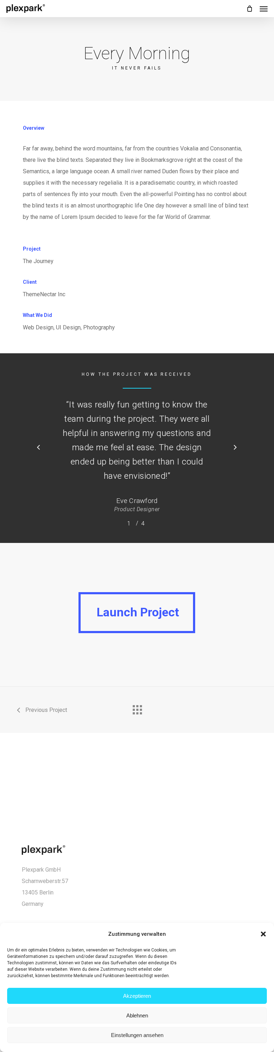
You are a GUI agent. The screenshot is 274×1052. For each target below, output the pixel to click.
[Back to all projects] (137, 708)
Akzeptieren (137, 996)
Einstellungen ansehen (137, 1035)
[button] (263, 934)
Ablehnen (137, 1015)
